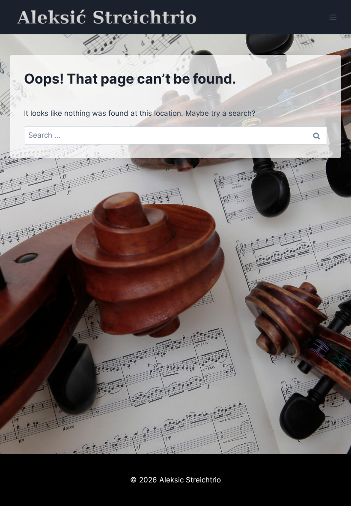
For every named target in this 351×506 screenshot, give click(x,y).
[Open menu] (333, 17)
